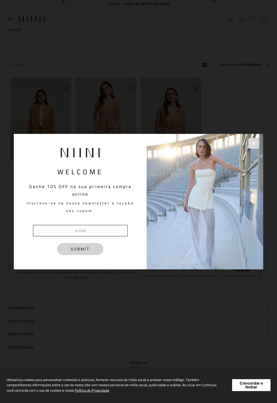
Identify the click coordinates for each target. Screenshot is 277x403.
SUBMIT (80, 249)
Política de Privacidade (92, 390)
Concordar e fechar (251, 385)
